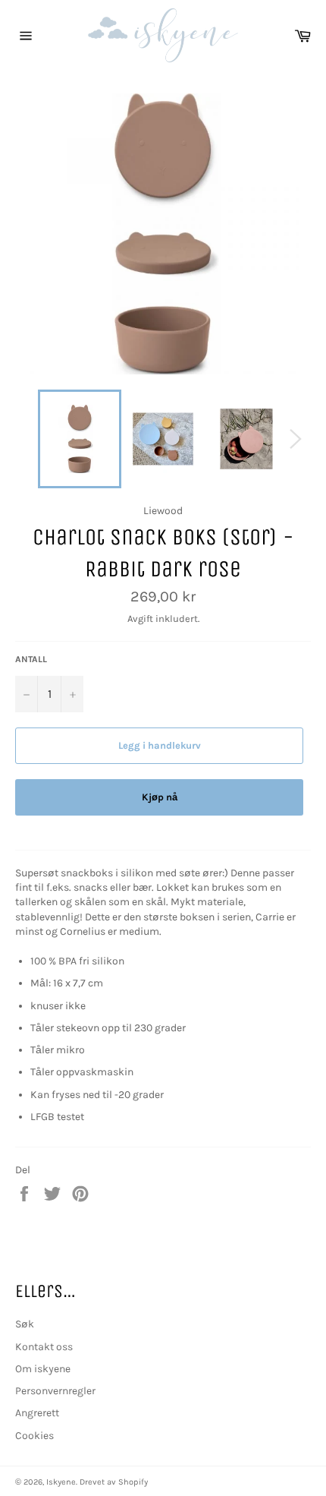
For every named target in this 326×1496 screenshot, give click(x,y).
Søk (24, 1324)
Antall (31, 659)
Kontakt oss (44, 1346)
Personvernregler (55, 1390)
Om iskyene (43, 1368)
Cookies (34, 1435)
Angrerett (37, 1412)
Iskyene (61, 1482)
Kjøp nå (159, 797)
